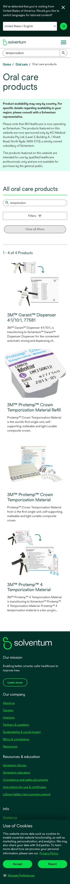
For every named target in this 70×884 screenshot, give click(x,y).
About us (9, 703)
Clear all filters (35, 229)
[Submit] (63, 53)
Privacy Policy (49, 853)
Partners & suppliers (16, 724)
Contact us (10, 817)
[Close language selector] (63, 7)
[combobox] (35, 53)
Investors (9, 717)
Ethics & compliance (16, 739)
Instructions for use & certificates (24, 787)
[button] (19, 875)
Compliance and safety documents (25, 779)
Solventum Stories (14, 765)
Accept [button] (17, 864)
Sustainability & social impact (22, 732)
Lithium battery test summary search (26, 794)
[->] (63, 26)
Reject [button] (52, 864)
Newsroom (10, 746)
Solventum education (16, 772)
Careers (8, 710)
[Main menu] (63, 42)
